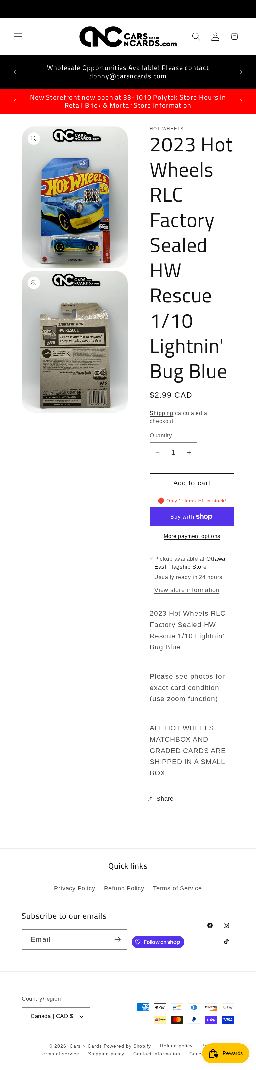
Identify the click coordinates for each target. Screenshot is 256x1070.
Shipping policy (106, 1053)
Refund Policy (124, 888)
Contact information (156, 1053)
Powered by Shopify (127, 1046)
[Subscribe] (117, 939)
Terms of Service (177, 888)
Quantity (161, 435)
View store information (186, 590)
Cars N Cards (86, 1046)
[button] (18, 36)
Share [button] (165, 798)
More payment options (192, 536)
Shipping (161, 413)
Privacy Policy (74, 888)
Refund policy (176, 1045)
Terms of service (59, 1053)
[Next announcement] (241, 72)
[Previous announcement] (14, 72)
